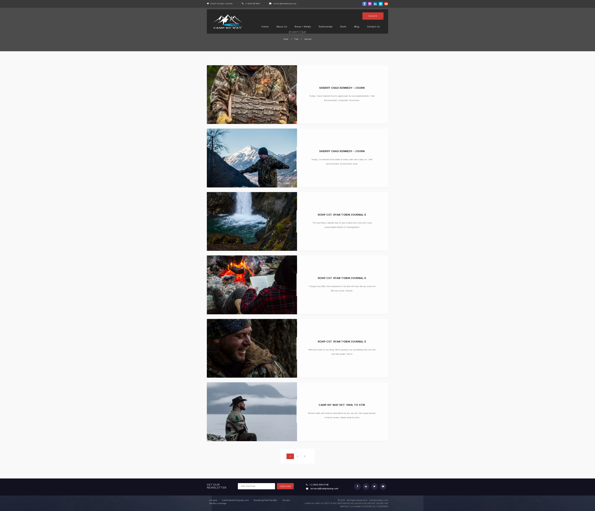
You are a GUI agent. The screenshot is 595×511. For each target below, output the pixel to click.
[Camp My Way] (227, 21)
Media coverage (217, 503)
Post (296, 39)
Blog (356, 26)
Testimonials (325, 26)
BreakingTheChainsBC (266, 500)
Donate (373, 16)
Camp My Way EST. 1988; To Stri (342, 405)
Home (265, 26)
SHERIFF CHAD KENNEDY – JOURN (342, 87)
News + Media (303, 26)
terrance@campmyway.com (284, 3)
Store (343, 26)
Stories (286, 500)
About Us (281, 26)
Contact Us (373, 26)
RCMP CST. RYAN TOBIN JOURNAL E (342, 214)
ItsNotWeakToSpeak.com (235, 500)
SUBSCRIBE (285, 486)
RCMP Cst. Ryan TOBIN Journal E (342, 341)
